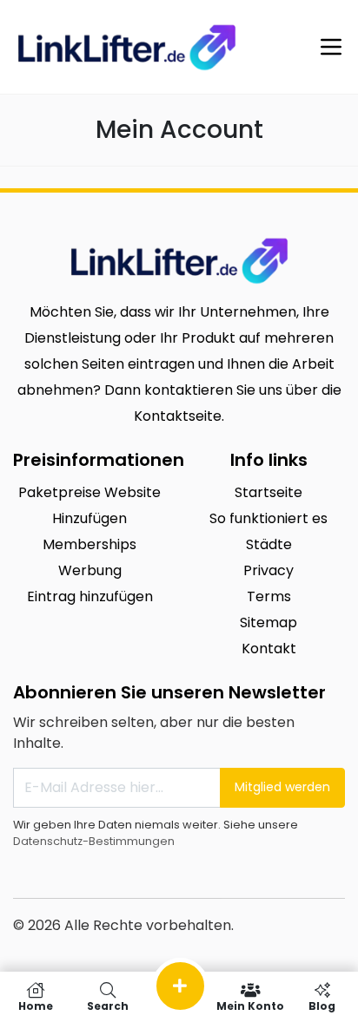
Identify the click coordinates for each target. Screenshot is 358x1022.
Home (35, 1005)
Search (108, 1005)
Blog (321, 1005)
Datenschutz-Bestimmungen (94, 841)
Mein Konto (250, 1005)
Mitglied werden (282, 787)
